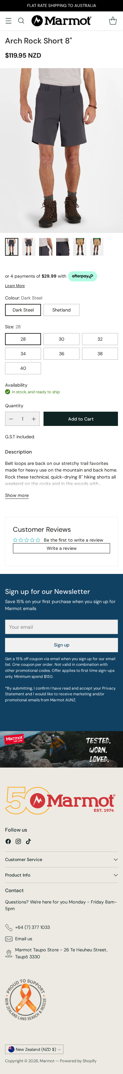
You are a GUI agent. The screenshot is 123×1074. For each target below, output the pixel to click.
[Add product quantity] (33, 419)
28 (23, 339)
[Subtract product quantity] (11, 419)
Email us (23, 939)
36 (61, 354)
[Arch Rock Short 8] (61, 150)
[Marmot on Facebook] (8, 842)
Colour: (23, 298)
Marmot (47, 1061)
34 (23, 354)
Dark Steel (23, 310)
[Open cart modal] (112, 20)
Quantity (14, 405)
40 (23, 368)
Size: (13, 327)
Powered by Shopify (78, 1061)
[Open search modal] (21, 20)
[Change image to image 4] (62, 247)
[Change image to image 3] (45, 247)
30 (61, 339)
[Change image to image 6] (96, 247)
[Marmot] (61, 21)
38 (100, 354)
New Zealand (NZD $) (36, 1049)
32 (99, 339)
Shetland (61, 310)
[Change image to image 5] (79, 247)
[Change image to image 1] (11, 247)
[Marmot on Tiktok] (28, 842)
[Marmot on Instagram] (18, 842)
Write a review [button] (62, 548)
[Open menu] (8, 20)
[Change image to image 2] (28, 247)
